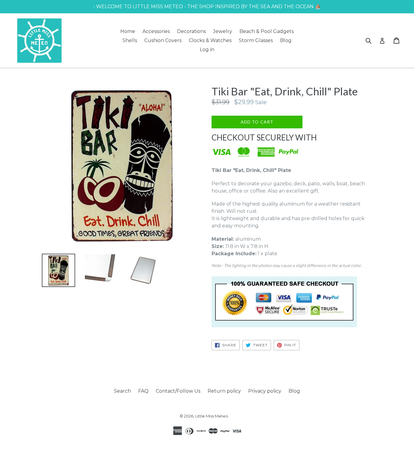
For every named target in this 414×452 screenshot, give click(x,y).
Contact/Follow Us (178, 391)
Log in (207, 49)
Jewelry (222, 31)
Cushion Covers (163, 40)
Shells (129, 40)
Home (127, 31)
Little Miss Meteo (211, 416)
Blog (286, 40)
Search (122, 391)
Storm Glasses (256, 40)
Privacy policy (264, 391)
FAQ (143, 391)
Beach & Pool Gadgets (266, 31)
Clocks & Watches (210, 40)
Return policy (224, 391)
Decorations (191, 31)
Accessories (156, 31)
